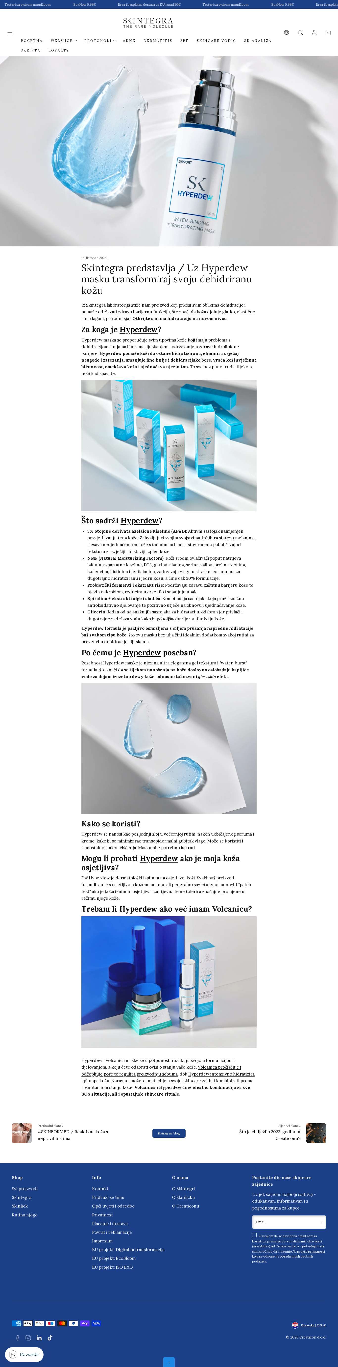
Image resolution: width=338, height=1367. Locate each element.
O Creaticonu (185, 1206)
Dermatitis (158, 41)
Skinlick (20, 1206)
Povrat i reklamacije (112, 1232)
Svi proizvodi (25, 1188)
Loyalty (59, 50)
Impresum (102, 1241)
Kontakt (100, 1188)
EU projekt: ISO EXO (112, 1267)
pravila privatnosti (311, 1251)
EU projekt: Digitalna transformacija (128, 1249)
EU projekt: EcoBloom (114, 1258)
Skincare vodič (216, 41)
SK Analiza (258, 41)
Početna (32, 41)
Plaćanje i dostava (110, 1223)
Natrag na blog (169, 1133)
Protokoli (98, 41)
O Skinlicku (183, 1197)
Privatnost (102, 1215)
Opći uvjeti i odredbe (113, 1206)
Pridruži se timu (108, 1197)
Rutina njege (25, 1215)
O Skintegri (183, 1188)
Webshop (62, 41)
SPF (184, 41)
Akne (129, 41)
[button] (10, 32)
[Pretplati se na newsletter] (321, 1222)
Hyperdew (139, 329)
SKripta (31, 50)
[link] (286, 32)
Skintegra (21, 1197)
